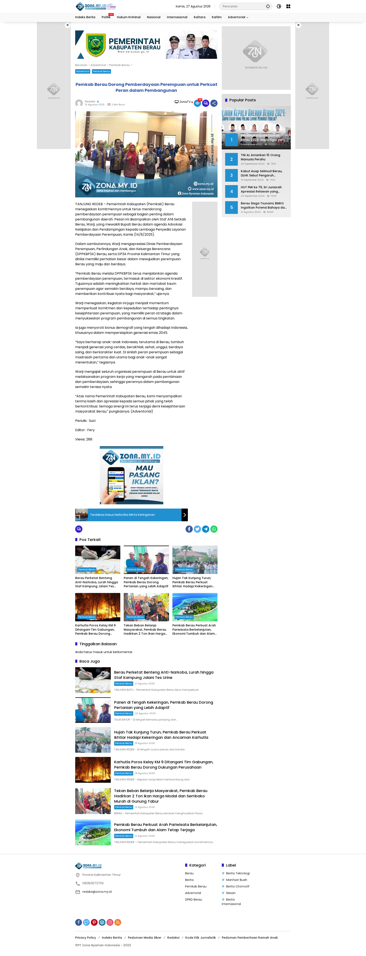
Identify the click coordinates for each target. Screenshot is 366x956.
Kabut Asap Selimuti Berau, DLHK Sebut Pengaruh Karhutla (261, 173)
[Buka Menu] (288, 6)
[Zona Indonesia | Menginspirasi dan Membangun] (96, 6)
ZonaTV (185, 102)
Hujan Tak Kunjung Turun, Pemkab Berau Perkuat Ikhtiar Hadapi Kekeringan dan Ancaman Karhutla (192, 582)
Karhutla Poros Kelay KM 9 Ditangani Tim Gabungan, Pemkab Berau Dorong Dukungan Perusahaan (95, 629)
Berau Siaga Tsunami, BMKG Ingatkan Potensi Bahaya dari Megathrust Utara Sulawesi (264, 205)
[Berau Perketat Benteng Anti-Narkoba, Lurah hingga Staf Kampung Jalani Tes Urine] (97, 560)
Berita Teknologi (238, 873)
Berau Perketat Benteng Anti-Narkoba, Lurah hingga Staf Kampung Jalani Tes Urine (96, 582)
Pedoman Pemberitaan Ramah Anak (250, 937)
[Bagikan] (214, 103)
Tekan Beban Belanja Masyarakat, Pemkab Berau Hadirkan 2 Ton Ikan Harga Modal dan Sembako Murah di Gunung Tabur (145, 629)
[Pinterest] (94, 922)
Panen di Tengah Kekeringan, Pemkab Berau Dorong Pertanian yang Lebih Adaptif (146, 582)
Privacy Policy (85, 937)
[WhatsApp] (214, 529)
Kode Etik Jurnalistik (200, 937)
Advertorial (82, 71)
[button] (268, 6)
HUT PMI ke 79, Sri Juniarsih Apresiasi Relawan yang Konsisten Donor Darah (261, 189)
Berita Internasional (231, 901)
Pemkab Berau (101, 71)
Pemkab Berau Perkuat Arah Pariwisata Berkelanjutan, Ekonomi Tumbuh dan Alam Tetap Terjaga (194, 629)
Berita (189, 880)
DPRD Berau (193, 899)
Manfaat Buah (236, 880)
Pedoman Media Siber (144, 937)
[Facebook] (189, 529)
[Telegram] (205, 529)
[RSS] (117, 922)
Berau (189, 873)
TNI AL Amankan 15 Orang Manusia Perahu (260, 157)
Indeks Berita (112, 937)
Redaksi (90, 101)
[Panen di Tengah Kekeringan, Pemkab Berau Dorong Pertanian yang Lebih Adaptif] (146, 560)
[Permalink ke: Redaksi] (80, 103)
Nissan (231, 893)
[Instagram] (110, 922)
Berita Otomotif (238, 886)
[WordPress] (102, 922)
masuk (98, 652)
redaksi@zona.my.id (97, 892)
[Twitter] (197, 529)
